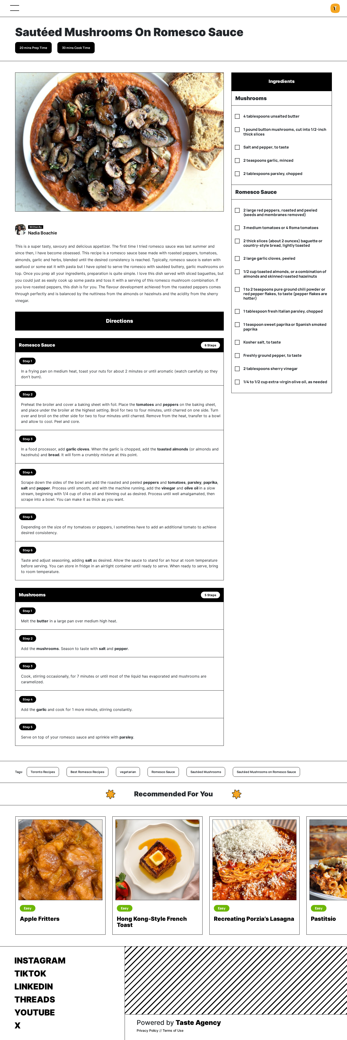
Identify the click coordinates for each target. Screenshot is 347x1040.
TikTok (30, 973)
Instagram (40, 960)
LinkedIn (33, 986)
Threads (34, 999)
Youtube (34, 1012)
